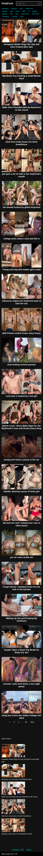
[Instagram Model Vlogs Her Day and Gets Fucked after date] (13, 751)
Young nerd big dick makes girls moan (21, 269)
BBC (24, 11)
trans (21, 16)
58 (26, 722)
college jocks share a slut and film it (21, 239)
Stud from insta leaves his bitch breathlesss (16, 816)
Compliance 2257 (18, 850)
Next (32, 722)
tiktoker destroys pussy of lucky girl (22, 491)
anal (11, 11)
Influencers (29, 8)
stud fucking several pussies (21, 364)
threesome (35, 14)
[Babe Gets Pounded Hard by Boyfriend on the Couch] (13, 789)
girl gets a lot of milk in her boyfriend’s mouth (17, 834)
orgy (16, 14)
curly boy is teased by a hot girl (21, 396)
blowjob (4, 11)
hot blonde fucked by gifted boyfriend (21, 207)
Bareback (5, 8)
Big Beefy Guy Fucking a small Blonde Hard (17, 779)
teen (21, 8)
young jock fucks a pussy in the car (21, 459)
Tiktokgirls (5, 16)
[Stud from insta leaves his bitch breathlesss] (13, 807)
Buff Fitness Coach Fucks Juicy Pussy (21, 333)
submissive (25, 14)
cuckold (14, 16)
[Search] (39, 3)
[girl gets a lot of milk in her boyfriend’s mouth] (13, 825)
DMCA (29, 850)
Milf (11, 14)
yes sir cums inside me (21, 557)
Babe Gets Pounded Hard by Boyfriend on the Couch (20, 797)
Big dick (14, 8)
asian (17, 11)
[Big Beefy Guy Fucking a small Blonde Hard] (13, 771)
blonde (35, 11)
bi (29, 11)
